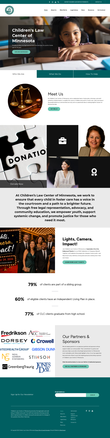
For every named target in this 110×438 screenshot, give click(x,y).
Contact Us (98, 1)
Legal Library (74, 10)
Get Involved (101, 10)
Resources (91, 10)
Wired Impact (62, 430)
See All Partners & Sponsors (75, 366)
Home (46, 10)
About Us (53, 10)
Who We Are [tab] (18, 74)
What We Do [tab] (55, 74)
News (83, 10)
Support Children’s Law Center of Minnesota (76, 1)
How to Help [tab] (92, 74)
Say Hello (54, 109)
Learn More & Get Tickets (74, 262)
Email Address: (60, 392)
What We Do (63, 10)
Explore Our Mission (21, 52)
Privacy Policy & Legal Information (42, 430)
